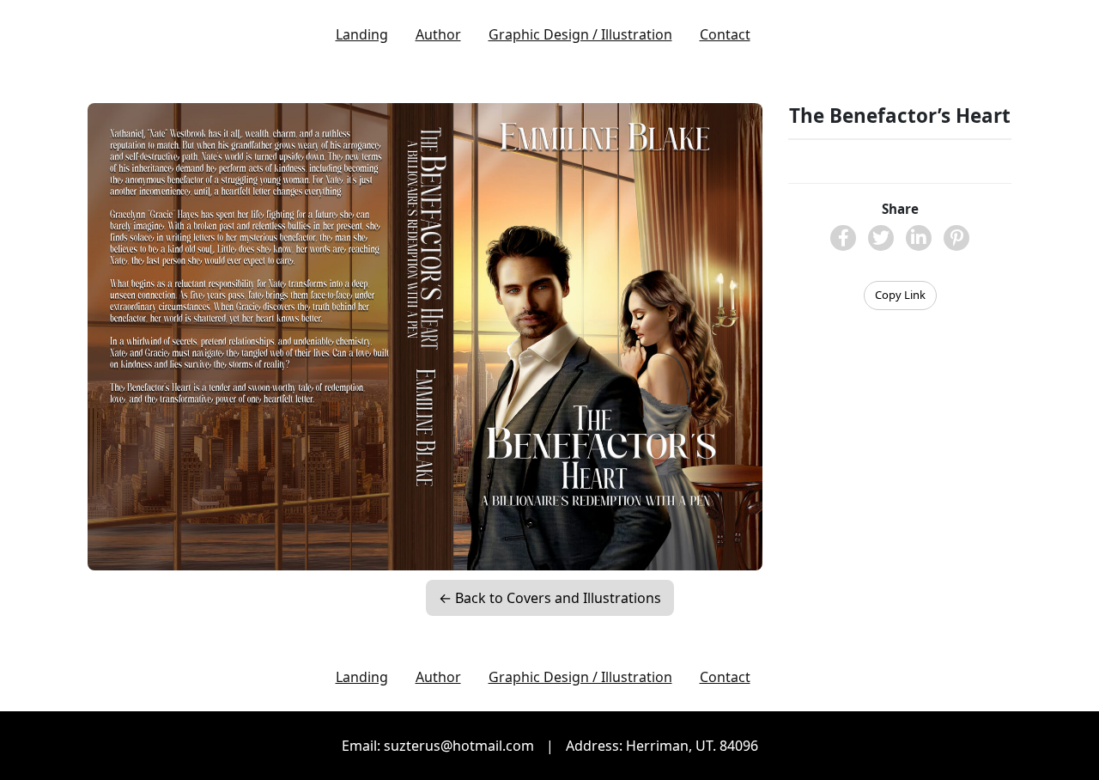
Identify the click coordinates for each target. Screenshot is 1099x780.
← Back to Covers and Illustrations (550, 597)
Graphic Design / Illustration (580, 34)
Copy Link (900, 294)
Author (438, 34)
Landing (362, 34)
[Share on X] (881, 238)
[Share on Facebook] (843, 238)
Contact (725, 34)
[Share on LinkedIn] (919, 238)
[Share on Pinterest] (956, 238)
